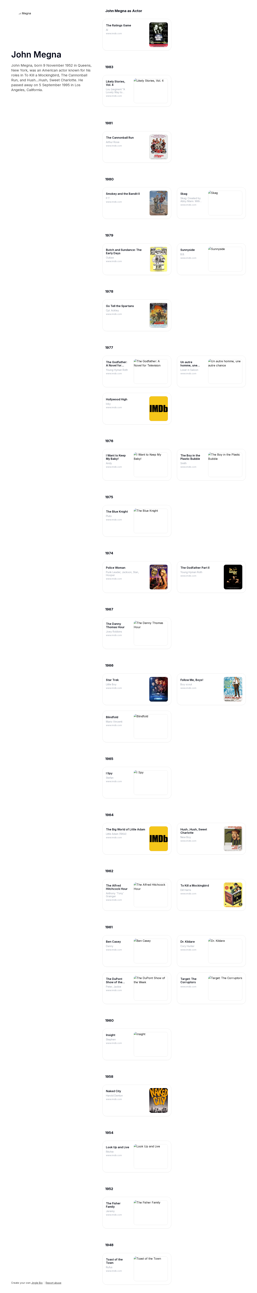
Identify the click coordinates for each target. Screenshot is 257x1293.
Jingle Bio (37, 1282)
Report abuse (53, 1282)
